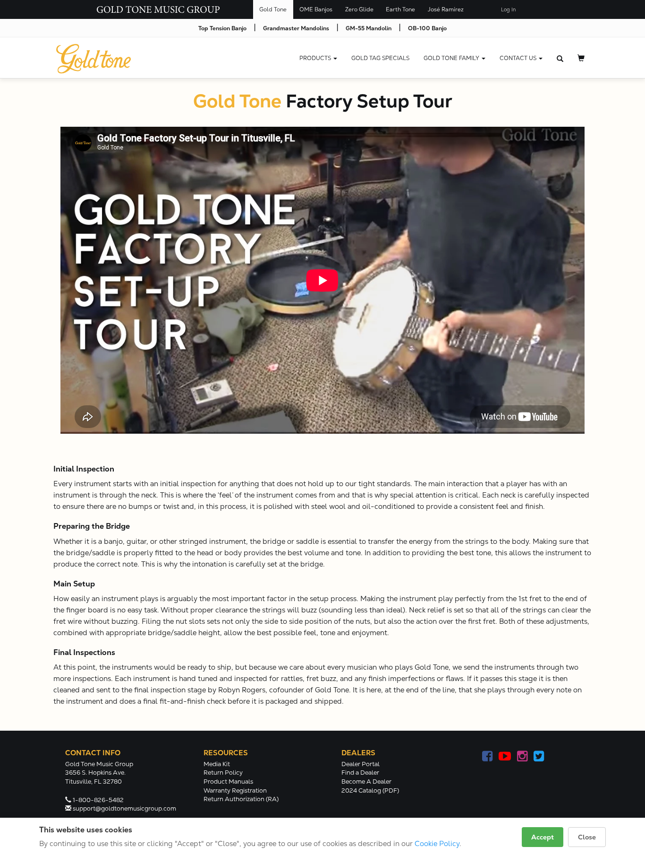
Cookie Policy (437, 843)
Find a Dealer (360, 773)
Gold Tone (273, 9)
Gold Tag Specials (380, 58)
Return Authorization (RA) (241, 799)
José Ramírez (446, 9)
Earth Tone (400, 9)
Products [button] (315, 58)
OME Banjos (315, 9)
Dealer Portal (360, 764)
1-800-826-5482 (98, 800)
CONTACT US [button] (519, 58)
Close (587, 837)
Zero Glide (359, 9)
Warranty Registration (235, 790)
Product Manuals (228, 781)
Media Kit (217, 764)
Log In (508, 10)
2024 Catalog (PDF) (370, 790)
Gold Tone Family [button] (452, 58)
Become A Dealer (366, 781)
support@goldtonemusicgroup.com (124, 808)
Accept (542, 837)
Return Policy (223, 773)
